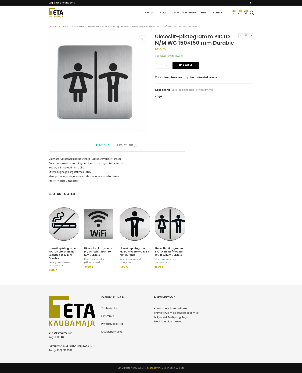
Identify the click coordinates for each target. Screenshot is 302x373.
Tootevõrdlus (109, 308)
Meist (204, 12)
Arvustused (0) (127, 145)
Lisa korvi (185, 65)
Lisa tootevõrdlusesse (203, 77)
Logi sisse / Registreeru (62, 2)
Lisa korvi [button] (57, 274)
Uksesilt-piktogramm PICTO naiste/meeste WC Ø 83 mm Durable (169, 252)
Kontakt (218, 12)
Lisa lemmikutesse (170, 77)
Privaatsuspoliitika (112, 324)
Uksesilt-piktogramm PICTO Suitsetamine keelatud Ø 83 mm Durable (63, 253)
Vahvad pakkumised (184, 12)
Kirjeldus (102, 145)
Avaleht (150, 12)
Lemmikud (107, 316)
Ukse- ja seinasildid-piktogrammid (108, 26)
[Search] (251, 13)
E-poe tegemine (153, 367)
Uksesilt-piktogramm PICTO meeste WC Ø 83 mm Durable (134, 252)
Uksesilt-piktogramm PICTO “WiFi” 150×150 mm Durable (98, 252)
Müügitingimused (112, 331)
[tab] (103, 145)
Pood (163, 12)
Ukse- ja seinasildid (73, 26)
